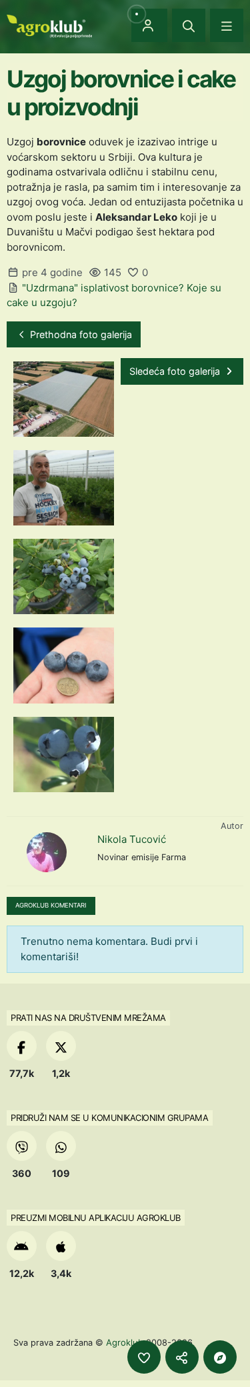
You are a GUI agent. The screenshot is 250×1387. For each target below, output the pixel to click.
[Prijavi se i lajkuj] (144, 1357)
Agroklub (124, 1342)
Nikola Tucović (131, 839)
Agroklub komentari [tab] (51, 905)
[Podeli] (182, 1357)
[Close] (188, 25)
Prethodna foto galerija (79, 334)
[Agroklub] (49, 25)
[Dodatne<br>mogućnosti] (220, 1357)
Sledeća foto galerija (176, 371)
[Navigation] (226, 25)
